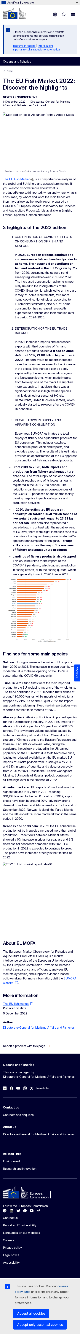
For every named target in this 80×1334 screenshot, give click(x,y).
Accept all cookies (31, 1313)
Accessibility (11, 1262)
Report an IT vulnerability (19, 1225)
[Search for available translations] (32, 179)
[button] (26, 1046)
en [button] (55, 14)
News (10, 71)
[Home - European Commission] (14, 13)
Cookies (8, 1240)
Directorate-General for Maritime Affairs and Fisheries (39, 1027)
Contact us (10, 1218)
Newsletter (43, 1088)
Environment (11, 1161)
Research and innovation (19, 1169)
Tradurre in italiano (24, 45)
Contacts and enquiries (18, 1115)
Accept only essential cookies (40, 1325)
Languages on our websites (21, 1233)
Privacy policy (12, 1247)
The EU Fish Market (16, 179)
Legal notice (11, 1255)
